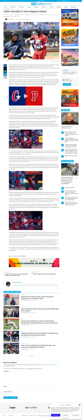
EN (5, 0)
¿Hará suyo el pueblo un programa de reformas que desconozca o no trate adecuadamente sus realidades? (67, 180)
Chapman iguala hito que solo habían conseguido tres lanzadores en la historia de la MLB (39, 334)
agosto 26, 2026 (32, 300)
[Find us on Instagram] (62, 1)
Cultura (29, 7)
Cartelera (36, 7)
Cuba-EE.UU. (13, 7)
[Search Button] (78, 1)
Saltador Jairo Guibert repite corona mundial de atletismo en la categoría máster (37, 298)
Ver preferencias (75, 415)
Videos (66, 7)
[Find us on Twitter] (60, 1)
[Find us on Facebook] (58, 1)
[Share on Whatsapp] (5, 71)
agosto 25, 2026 (32, 337)
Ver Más (31, 356)
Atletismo (23, 294)
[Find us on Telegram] (64, 1)
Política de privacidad (65, 417)
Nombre (5, 386)
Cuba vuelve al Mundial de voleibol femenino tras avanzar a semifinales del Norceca (38, 346)
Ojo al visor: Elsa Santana (70, 187)
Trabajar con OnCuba (33, 415)
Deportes (44, 7)
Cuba (5, 7)
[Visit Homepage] (37, 3)
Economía (21, 7)
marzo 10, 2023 (18, 19)
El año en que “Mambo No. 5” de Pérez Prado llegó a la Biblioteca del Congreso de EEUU (71, 198)
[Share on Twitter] (5, 68)
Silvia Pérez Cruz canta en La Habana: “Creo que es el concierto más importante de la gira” (71, 203)
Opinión (52, 7)
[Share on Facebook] (5, 65)
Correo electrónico (7, 391)
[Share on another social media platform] (5, 77)
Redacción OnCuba (25, 300)
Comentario (6, 371)
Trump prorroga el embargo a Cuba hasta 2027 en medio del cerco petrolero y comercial (71, 145)
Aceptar (55, 415)
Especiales (73, 7)
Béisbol (12, 9)
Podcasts (59, 7)
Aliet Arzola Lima (11, 19)
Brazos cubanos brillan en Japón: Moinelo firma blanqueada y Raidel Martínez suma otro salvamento (39, 322)
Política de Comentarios (52, 364)
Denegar (65, 415)
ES (3, 0)
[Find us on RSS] (65, 1)
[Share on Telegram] (5, 74)
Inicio (4, 9)
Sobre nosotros (25, 415)
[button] (79, 405)
